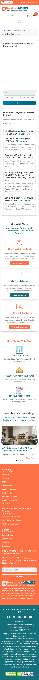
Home (8, 30)
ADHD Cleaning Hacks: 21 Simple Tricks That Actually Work (18, 449)
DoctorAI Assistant (19, 249)
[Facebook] (8, 617)
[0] (34, 16)
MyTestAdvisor (20, 281)
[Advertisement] (19, 69)
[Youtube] (30, 617)
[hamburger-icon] (34, 9)
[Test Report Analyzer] (19, 306)
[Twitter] (25, 617)
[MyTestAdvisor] (19, 274)
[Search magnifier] (26, 15)
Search (19, 103)
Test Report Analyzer (19, 313)
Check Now (24, 134)
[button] (2, 441)
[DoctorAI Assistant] (19, 242)
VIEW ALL (32, 420)
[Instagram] (19, 617)
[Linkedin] (13, 617)
